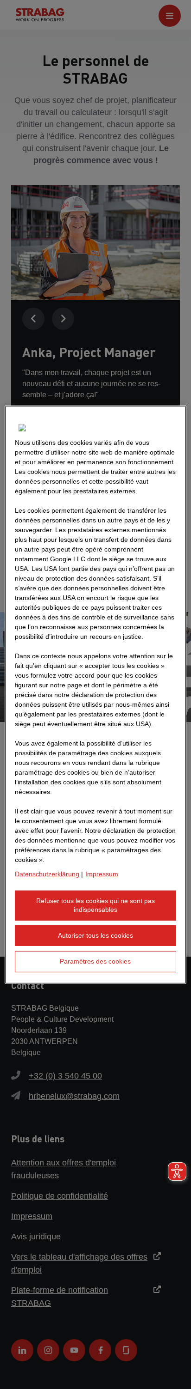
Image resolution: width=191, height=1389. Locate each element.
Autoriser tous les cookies (95, 935)
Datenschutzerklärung (47, 873)
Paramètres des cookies (95, 961)
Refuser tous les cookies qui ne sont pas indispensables (95, 905)
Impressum (101, 873)
